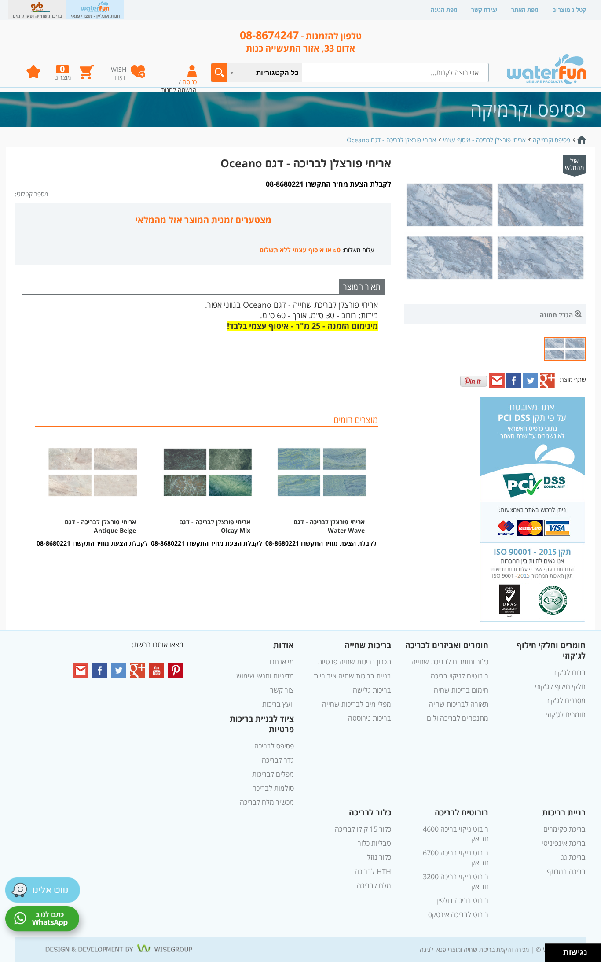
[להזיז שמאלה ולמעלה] (552, 950)
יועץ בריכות (278, 704)
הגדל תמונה (557, 315)
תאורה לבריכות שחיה (458, 704)
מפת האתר (525, 10)
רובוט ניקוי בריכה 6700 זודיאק (455, 857)
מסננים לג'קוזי (565, 700)
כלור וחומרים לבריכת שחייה (449, 662)
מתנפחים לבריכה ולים (457, 718)
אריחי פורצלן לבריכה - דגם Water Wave (329, 526)
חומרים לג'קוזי (566, 714)
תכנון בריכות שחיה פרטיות (354, 662)
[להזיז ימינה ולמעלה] (556, 950)
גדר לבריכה (278, 760)
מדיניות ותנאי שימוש (265, 676)
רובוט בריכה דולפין (462, 900)
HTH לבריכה (373, 871)
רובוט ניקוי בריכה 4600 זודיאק (455, 834)
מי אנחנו (282, 662)
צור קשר (282, 690)
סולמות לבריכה (273, 788)
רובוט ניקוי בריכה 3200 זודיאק (455, 881)
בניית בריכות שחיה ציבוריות (352, 676)
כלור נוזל (379, 857)
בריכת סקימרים (564, 829)
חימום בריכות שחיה (461, 690)
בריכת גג (573, 857)
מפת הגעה (444, 10)
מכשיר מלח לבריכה (267, 802)
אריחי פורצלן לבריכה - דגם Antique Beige (100, 526)
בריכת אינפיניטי (564, 843)
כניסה (190, 81)
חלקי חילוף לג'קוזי (560, 686)
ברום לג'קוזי (569, 672)
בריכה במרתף (566, 871)
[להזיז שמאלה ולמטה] (552, 955)
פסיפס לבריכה (274, 746)
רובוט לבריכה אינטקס (458, 914)
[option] (321, 488)
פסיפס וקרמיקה (551, 140)
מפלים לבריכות (273, 774)
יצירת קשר (484, 10)
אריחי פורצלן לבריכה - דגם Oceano (391, 140)
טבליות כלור (374, 843)
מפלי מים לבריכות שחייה (356, 704)
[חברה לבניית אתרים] (120, 949)
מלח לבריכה (374, 885)
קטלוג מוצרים (569, 10)
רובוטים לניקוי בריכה (459, 676)
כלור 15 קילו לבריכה (363, 829)
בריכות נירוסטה (369, 718)
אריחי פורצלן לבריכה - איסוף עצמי (484, 140)
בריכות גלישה (372, 690)
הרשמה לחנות (179, 90)
